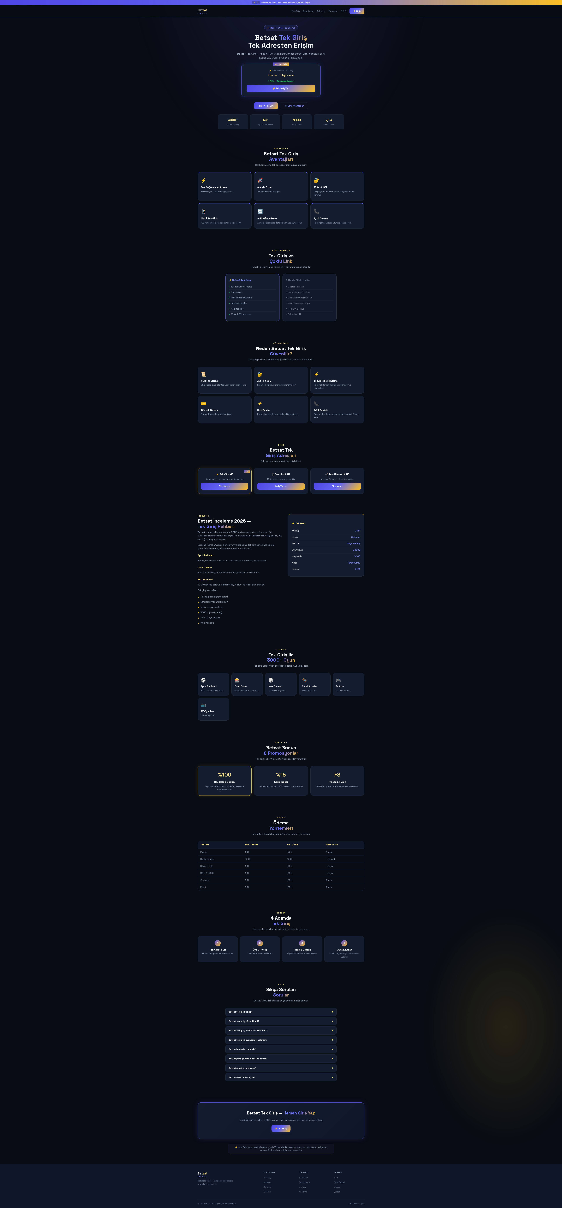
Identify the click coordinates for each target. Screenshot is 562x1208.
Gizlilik (337, 1187)
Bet (203, 11)
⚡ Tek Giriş (281, 1128)
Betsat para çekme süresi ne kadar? (281, 1058)
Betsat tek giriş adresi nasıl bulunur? (281, 1030)
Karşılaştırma (304, 1182)
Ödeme (267, 1191)
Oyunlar (302, 1187)
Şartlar (337, 1191)
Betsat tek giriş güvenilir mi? (281, 1021)
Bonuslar (333, 11)
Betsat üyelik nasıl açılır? (281, 1077)
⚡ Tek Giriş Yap (281, 88)
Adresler (321, 11)
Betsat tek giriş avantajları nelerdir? (281, 1040)
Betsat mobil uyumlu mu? (281, 1068)
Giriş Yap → (225, 486)
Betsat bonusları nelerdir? (281, 1049)
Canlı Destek (339, 1182)
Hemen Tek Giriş (266, 105)
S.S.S (343, 11)
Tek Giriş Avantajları (293, 105)
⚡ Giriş (357, 11)
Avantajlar (308, 11)
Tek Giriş (295, 11)
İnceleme (303, 1191)
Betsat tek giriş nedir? (281, 1011)
